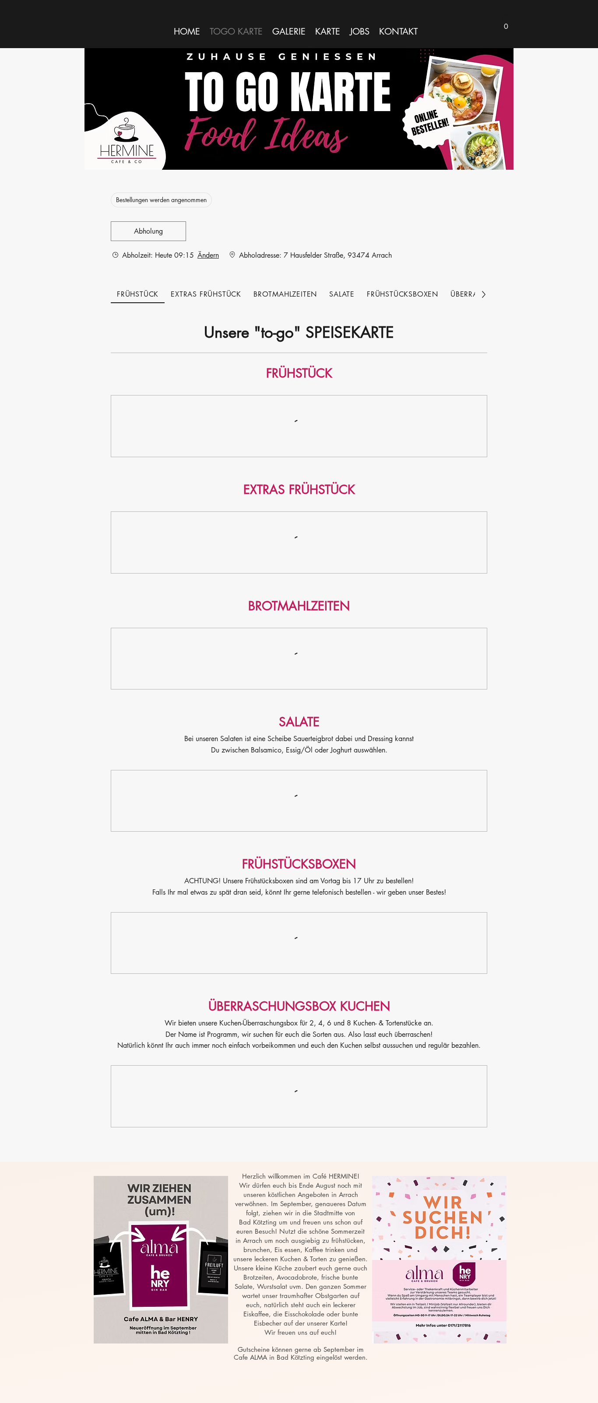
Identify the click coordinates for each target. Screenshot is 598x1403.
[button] (506, 23)
